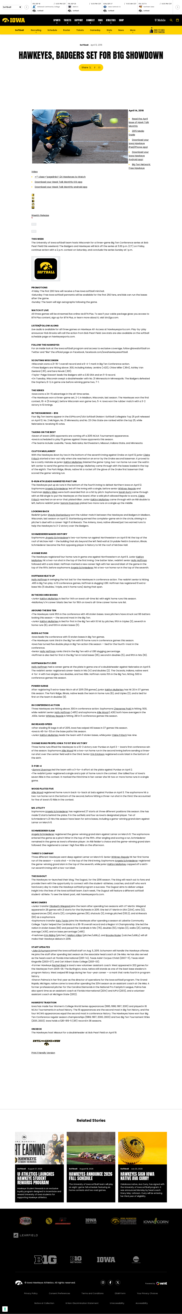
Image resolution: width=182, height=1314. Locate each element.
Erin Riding (49, 935)
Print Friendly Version (43, 1052)
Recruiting (36, 30)
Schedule (52, 30)
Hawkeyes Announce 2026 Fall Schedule (90, 1176)
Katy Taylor (62, 920)
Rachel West (59, 965)
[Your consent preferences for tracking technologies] (5, 1309)
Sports (56, 20)
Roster (66, 30)
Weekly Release (40, 215)
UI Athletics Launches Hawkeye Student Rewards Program (35, 1178)
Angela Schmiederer (56, 488)
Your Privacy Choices (147, 1293)
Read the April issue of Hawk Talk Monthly (139, 122)
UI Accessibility (117, 1303)
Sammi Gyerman (69, 503)
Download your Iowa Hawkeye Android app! (139, 155)
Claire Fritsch (119, 735)
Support (79, 20)
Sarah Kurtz (125, 492)
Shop (121, 20)
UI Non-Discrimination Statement (82, 1303)
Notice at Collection (44, 1303)
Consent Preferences (59, 1293)
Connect (90, 20)
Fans (100, 20)
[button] (26, 7)
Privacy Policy (31, 1293)
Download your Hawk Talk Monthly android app (61, 187)
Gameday (95, 30)
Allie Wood (102, 712)
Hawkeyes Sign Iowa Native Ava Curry (137, 1176)
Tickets (67, 20)
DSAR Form (120, 1293)
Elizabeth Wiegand (59, 906)
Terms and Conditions (92, 1293)
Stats (109, 30)
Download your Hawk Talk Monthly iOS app (58, 182)
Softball (84, 45)
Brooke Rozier (113, 935)
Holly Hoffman (139, 560)
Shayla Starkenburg (59, 515)
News (121, 30)
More (132, 30)
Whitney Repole (127, 488)
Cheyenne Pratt (123, 708)
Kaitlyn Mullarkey (73, 462)
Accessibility (142, 1303)
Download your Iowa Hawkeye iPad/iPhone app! (139, 143)
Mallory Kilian (50, 492)
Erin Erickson (97, 754)
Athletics (111, 20)
